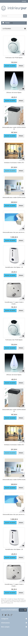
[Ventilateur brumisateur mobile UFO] (14, 150)
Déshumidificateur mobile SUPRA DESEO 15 (14, 128)
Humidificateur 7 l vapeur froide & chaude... (14, 303)
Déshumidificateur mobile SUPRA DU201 (14, 197)
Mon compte (5, 627)
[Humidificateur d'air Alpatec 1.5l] (14, 255)
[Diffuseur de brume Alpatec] (14, 80)
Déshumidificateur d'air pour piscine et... (14, 232)
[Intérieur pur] (14, 7)
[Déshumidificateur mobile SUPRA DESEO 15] (14, 115)
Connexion (24, 1)
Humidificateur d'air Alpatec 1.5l (14, 267)
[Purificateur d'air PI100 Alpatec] (14, 46)
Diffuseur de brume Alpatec (14, 92)
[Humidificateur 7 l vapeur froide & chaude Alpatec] (14, 290)
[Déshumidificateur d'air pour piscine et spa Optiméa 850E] (14, 220)
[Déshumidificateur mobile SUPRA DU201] (14, 185)
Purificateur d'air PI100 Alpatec (14, 57)
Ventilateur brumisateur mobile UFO (14, 162)
